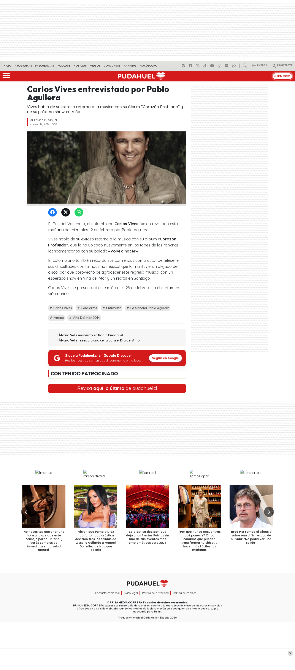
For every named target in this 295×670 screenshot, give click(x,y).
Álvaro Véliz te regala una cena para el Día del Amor (100, 340)
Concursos (112, 65)
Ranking (130, 65)
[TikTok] (205, 66)
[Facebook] (191, 66)
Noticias (80, 65)
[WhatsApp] (80, 212)
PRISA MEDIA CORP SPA (126, 602)
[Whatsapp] (234, 66)
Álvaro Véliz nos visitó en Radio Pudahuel (91, 335)
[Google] (184, 66)
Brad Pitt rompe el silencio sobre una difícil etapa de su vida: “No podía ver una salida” (251, 537)
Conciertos (88, 308)
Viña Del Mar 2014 (86, 317)
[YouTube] (212, 66)
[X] (198, 66)
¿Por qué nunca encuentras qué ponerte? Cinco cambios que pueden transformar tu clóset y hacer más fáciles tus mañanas (199, 541)
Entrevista (113, 308)
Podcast (63, 65)
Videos (95, 65)
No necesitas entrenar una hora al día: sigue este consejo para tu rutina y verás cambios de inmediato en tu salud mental (44, 541)
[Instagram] (220, 66)
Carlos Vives (62, 308)
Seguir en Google (165, 358)
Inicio (7, 65)
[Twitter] (66, 212)
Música (58, 317)
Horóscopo (148, 65)
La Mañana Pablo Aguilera (149, 308)
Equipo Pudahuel (45, 120)
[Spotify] (227, 66)
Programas (23, 65)
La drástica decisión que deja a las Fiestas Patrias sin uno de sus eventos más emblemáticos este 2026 (147, 537)
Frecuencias (44, 65)
